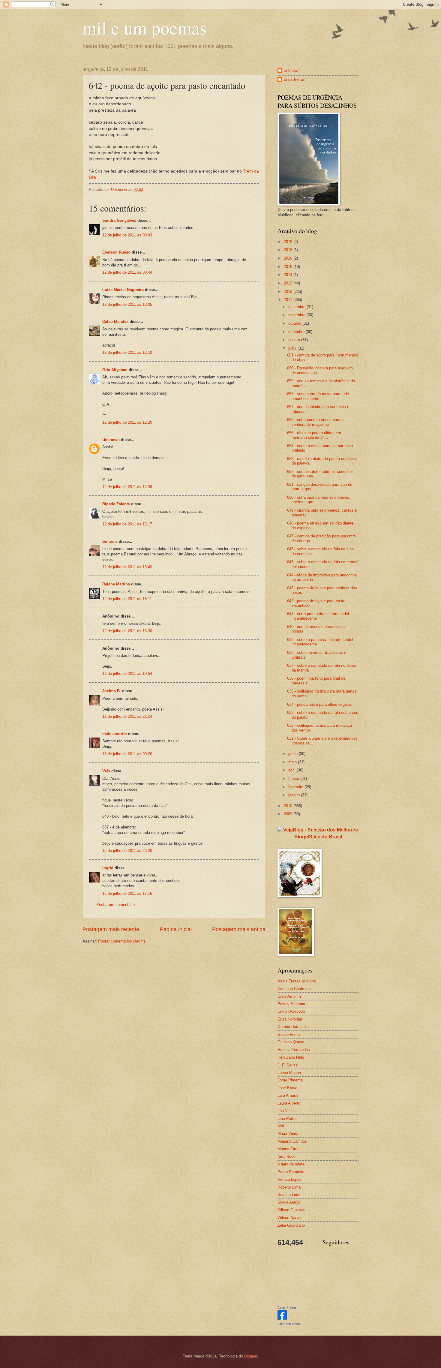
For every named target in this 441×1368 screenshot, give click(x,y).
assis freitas (294, 79)
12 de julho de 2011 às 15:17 (127, 524)
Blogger (250, 1356)
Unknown (111, 439)
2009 (288, 814)
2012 (288, 291)
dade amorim (114, 734)
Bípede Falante (116, 504)
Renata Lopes (290, 1179)
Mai (281, 1126)
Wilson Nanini (289, 1217)
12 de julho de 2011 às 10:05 (127, 304)
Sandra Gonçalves (119, 220)
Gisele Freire (289, 1034)
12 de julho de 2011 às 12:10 (127, 352)
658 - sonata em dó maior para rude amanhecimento (318, 396)
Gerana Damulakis (294, 1026)
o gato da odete (291, 1164)
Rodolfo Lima (289, 1194)
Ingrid (107, 868)
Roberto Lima (289, 1187)
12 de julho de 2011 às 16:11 (127, 599)
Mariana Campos (292, 1141)
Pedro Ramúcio (291, 1172)
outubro (295, 323)
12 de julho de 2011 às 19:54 (127, 673)
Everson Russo (116, 252)
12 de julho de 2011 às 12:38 (127, 487)
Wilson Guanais (291, 1210)
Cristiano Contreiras (295, 988)
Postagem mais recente (110, 929)
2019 (288, 241)
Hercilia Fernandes (294, 1050)
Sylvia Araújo (289, 1202)
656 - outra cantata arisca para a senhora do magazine (315, 421)
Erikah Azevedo (291, 1011)
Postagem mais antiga (239, 929)
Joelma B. (111, 691)
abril (292, 770)
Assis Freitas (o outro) (297, 981)
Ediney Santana (291, 1004)
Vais (106, 771)
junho (293, 753)
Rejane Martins (116, 584)
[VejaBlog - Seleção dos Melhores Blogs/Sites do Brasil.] (318, 831)
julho (293, 348)
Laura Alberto (289, 1103)
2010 (288, 806)
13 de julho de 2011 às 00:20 (127, 754)
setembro (297, 331)
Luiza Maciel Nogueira (123, 289)
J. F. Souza (288, 1065)
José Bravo (287, 1088)
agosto (294, 340)
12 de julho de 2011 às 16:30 (127, 631)
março (294, 778)
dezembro (297, 307)
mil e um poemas (144, 28)
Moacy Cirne (288, 1149)
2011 (288, 299)
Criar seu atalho (289, 1324)
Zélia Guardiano (291, 1225)
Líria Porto (287, 1118)
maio (293, 762)
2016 (288, 258)
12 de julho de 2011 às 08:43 (127, 235)
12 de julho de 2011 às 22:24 (127, 716)
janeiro (294, 795)
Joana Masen (289, 1072)
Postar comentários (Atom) (121, 941)
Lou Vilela (286, 1110)
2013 (288, 283)
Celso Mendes (115, 321)
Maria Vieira (288, 1133)
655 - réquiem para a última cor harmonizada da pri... (314, 435)
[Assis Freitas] (282, 1318)
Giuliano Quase (291, 1042)
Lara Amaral (288, 1095)
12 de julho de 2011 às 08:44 (127, 272)
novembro (297, 315)
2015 (288, 266)
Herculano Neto (291, 1057)
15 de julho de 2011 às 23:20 (127, 850)
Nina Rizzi (286, 1156)
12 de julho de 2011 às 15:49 (127, 567)
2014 (288, 274)
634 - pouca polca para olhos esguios (319, 704)
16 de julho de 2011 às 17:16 (127, 893)
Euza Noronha (290, 1019)
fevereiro (296, 787)
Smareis (110, 541)
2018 (288, 250)
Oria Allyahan (115, 370)
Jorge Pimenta (290, 1080)
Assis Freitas (287, 1307)
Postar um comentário (115, 904)
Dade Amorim (289, 996)
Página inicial (176, 929)
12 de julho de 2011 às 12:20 (127, 422)
